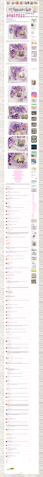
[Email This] (11, 183)
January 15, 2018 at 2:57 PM (9, 293)
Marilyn (8, 202)
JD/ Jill (7, 421)
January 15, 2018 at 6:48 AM (9, 211)
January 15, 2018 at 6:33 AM (9, 200)
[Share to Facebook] (13, 183)
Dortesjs (8, 191)
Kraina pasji (8, 242)
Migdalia (8, 280)
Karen (7, 350)
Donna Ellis (8, 231)
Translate (35, 37)
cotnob (7, 317)
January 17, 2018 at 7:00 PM (9, 416)
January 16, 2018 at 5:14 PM (9, 394)
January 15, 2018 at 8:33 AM (9, 234)
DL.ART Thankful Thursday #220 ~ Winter (34, 208)
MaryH (7, 324)
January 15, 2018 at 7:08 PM (9, 329)
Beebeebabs (8, 236)
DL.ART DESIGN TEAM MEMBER (10, 333)
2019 (32, 193)
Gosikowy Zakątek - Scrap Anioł (10, 274)
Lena (7, 428)
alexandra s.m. (8, 295)
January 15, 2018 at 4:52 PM (9, 312)
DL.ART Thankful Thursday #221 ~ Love (34, 203)
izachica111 (8, 447)
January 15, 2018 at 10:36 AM (9, 265)
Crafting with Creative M (9, 283)
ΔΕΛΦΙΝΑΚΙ (8, 205)
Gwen (7, 271)
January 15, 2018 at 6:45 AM (9, 208)
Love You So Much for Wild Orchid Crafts (34, 204)
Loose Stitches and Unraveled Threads (10, 308)
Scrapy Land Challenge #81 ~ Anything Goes (34, 210)
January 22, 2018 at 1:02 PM (9, 442)
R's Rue (8, 239)
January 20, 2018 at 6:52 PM (9, 431)
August (33, 197)
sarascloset (8, 424)
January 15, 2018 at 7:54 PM (9, 335)
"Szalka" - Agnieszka (9, 197)
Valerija (8, 213)
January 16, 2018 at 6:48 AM (9, 378)
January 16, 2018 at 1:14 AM (9, 360)
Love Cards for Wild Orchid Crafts (34, 207)
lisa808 (8, 277)
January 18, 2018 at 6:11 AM (9, 419)
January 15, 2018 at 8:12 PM (9, 338)
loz (7, 321)
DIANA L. (8, 331)
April (7, 433)
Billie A (7, 392)
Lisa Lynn (8, 194)
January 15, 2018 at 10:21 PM (9, 345)
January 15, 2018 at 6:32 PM (9, 326)
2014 (32, 215)
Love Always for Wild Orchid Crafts (34, 211)
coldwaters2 (8, 299)
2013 (32, 216)
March (32, 201)
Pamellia (8, 403)
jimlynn (8, 220)
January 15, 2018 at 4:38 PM (9, 309)
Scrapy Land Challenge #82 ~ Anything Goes (34, 206)
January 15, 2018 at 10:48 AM (9, 269)
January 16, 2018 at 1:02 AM (9, 355)
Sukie (7, 286)
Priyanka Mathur (8, 440)
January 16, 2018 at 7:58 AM (9, 381)
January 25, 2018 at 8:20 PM (9, 445)
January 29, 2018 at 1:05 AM (9, 453)
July (32, 198)
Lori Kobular (8, 444)
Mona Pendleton (8, 343)
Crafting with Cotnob (10, 318)
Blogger (22, 472)
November (33, 195)
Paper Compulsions (9, 437)
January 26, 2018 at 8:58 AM (9, 450)
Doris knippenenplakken (9, 262)
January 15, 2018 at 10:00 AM (9, 256)
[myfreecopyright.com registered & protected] (34, 39)
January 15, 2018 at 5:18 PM (9, 315)
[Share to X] (12, 183)
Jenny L (8, 367)
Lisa (34, 23)
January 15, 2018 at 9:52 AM (9, 253)
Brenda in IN (8, 217)
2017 (32, 213)
